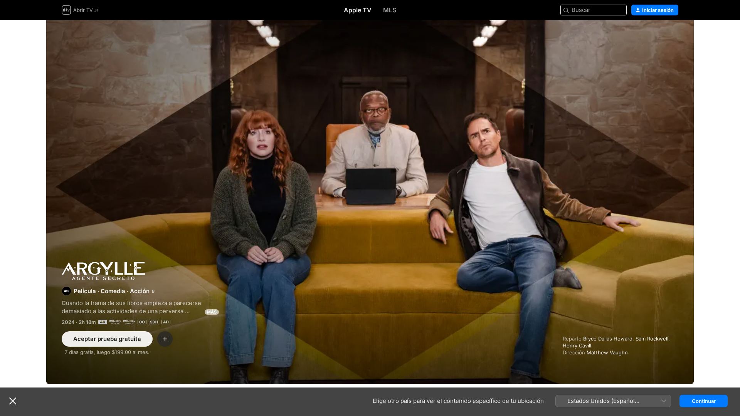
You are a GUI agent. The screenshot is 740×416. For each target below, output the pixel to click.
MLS (389, 10)
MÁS (212, 312)
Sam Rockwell (652, 338)
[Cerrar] (12, 401)
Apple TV (358, 10)
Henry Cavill (577, 345)
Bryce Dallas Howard (607, 338)
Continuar (704, 401)
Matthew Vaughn (607, 352)
